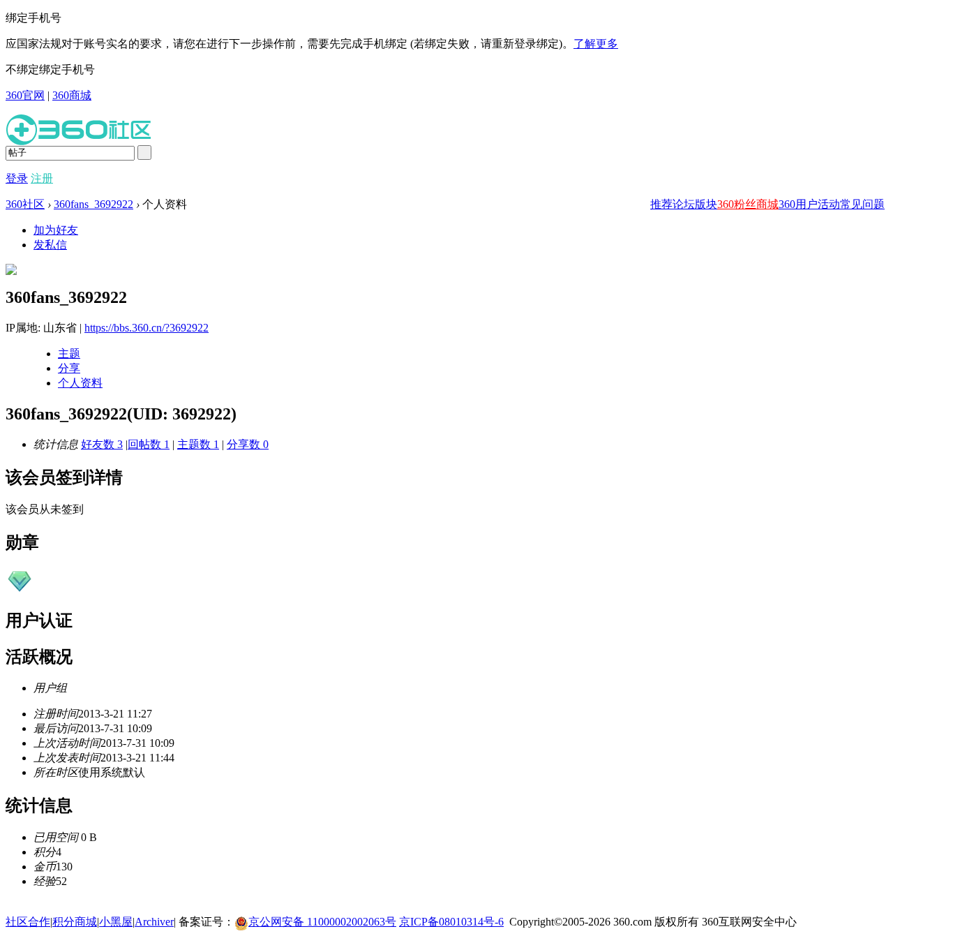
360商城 (71, 95)
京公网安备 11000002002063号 (322, 922)
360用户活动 (809, 204)
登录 (17, 178)
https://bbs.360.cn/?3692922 (146, 328)
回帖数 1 (149, 444)
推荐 (661, 204)
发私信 (50, 245)
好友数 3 (102, 444)
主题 (69, 353)
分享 (69, 368)
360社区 (25, 204)
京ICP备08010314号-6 (451, 922)
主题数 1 (198, 444)
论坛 (684, 204)
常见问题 (862, 204)
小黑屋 (116, 922)
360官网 (25, 95)
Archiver (154, 922)
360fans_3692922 (93, 204)
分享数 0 (248, 444)
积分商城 (74, 922)
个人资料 (80, 383)
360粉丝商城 (748, 204)
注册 (42, 178)
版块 (706, 204)
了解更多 (595, 44)
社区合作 (28, 922)
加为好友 (55, 230)
